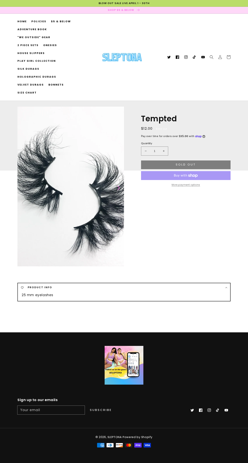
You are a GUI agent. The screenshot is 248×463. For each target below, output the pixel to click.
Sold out (186, 164)
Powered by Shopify (137, 437)
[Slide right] (118, 187)
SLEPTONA (115, 437)
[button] (211, 57)
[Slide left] (23, 187)
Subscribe (101, 410)
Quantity (146, 143)
